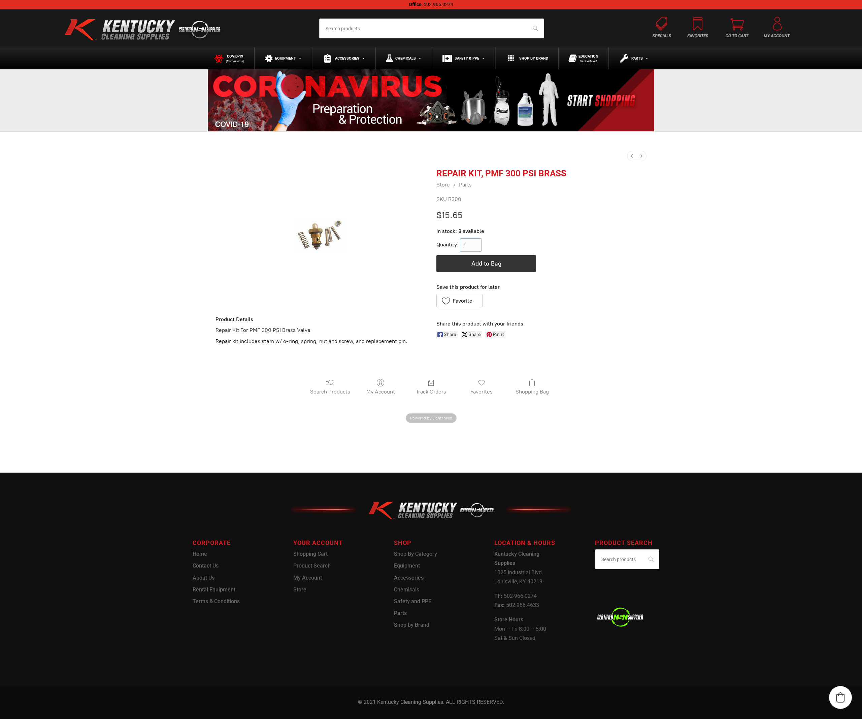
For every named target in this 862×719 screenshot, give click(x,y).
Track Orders (431, 391)
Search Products (330, 391)
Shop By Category (415, 554)
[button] (459, 300)
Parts (637, 58)
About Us (203, 578)
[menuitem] (632, 156)
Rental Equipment (214, 589)
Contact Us (206, 565)
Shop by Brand (533, 58)
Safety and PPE (412, 601)
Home (200, 554)
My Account (380, 391)
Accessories (347, 58)
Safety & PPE (467, 58)
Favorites (481, 391)
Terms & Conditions (216, 601)
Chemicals (405, 58)
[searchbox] (431, 28)
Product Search (312, 565)
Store (443, 184)
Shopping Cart (310, 554)
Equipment (285, 58)
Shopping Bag (532, 391)
